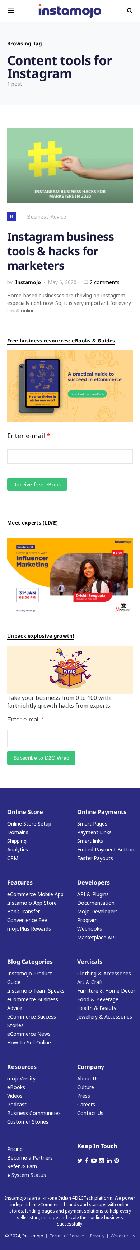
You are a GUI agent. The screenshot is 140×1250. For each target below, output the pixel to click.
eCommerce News (29, 1033)
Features (20, 882)
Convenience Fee (27, 920)
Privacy (97, 1236)
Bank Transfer (23, 911)
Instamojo (28, 282)
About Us (88, 1078)
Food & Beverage (97, 999)
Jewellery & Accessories (104, 1016)
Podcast (17, 1104)
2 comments (105, 282)
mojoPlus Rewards (29, 928)
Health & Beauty (96, 1007)
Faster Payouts (95, 858)
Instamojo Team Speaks (36, 990)
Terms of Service (67, 1236)
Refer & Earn (22, 1166)
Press (83, 1095)
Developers (93, 882)
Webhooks (89, 928)
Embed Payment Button (105, 849)
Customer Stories (27, 1121)
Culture (85, 1087)
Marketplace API (96, 937)
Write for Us (123, 1236)
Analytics (17, 849)
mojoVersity (21, 1078)
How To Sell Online (29, 1042)
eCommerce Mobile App (35, 894)
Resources (22, 1067)
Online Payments (101, 812)
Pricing (15, 1149)
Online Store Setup (29, 823)
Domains (17, 832)
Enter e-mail (28, 435)
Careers (86, 1104)
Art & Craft (90, 982)
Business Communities (34, 1113)
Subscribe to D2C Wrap (41, 758)
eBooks (16, 1087)
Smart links (90, 840)
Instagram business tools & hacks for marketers (60, 251)
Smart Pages (92, 823)
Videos (15, 1095)
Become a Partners (30, 1157)
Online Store (25, 812)
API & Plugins (93, 894)
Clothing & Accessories (104, 973)
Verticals (89, 962)
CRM (12, 858)
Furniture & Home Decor (106, 990)
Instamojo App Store (32, 902)
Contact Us (90, 1113)
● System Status (26, 1175)
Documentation (96, 902)
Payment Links (94, 832)
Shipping (17, 840)
